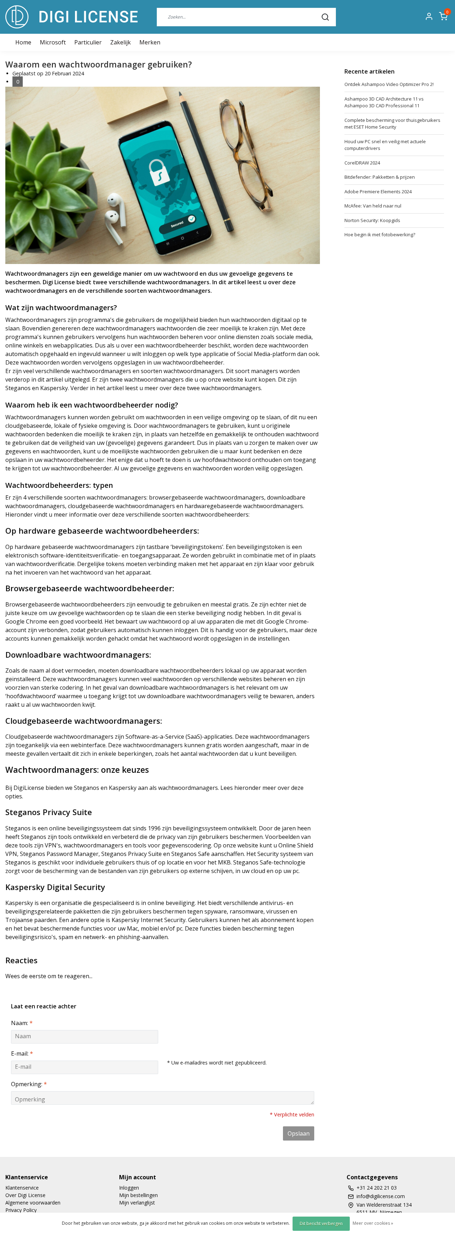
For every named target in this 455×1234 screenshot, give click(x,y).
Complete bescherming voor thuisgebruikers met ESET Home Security (392, 123)
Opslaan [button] (299, 1133)
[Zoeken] (325, 16)
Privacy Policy (21, 1210)
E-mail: (22, 1053)
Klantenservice (22, 1187)
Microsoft (53, 42)
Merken (149, 42)
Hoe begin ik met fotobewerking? (379, 234)
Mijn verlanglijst (137, 1202)
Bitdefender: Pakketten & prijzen (379, 177)
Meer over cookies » (373, 1223)
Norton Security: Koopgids (372, 220)
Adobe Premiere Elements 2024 (378, 191)
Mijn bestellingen (138, 1195)
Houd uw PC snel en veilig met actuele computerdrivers (385, 145)
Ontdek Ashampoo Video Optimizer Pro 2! (389, 84)
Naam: (22, 1023)
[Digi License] (71, 16)
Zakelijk (120, 42)
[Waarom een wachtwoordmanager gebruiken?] (162, 177)
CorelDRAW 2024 (362, 163)
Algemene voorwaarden (32, 1202)
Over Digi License (25, 1195)
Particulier (88, 42)
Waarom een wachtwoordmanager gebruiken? (98, 64)
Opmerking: (29, 1084)
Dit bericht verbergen (321, 1223)
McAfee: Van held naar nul (372, 206)
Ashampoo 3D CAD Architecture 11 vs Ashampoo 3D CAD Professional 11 (384, 102)
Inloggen (129, 1187)
